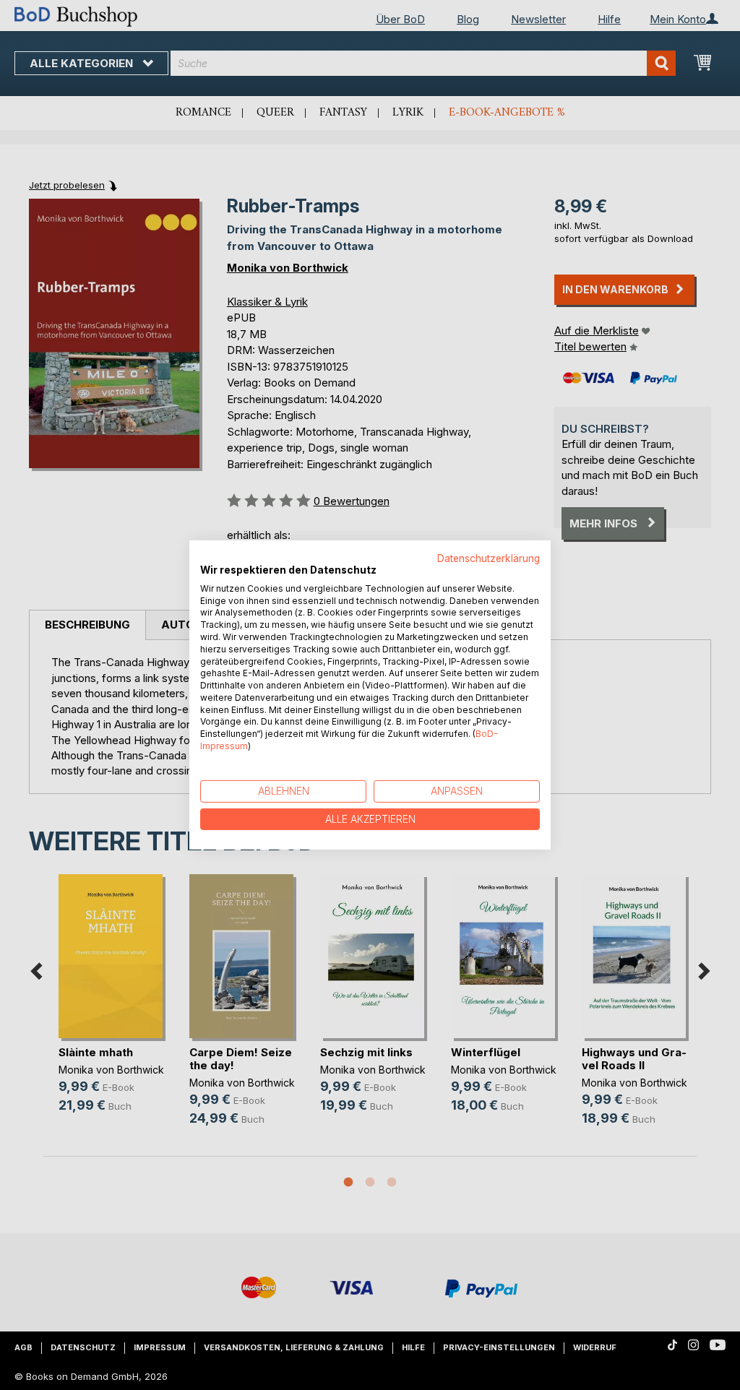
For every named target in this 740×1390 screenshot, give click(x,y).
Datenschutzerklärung (488, 558)
